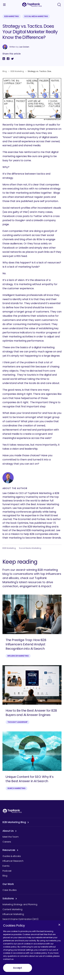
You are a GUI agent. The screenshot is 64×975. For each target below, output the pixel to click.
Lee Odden (24, 47)
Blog (4, 71)
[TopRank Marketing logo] (12, 811)
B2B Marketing (11, 16)
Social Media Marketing (36, 16)
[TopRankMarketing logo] (32, 4)
